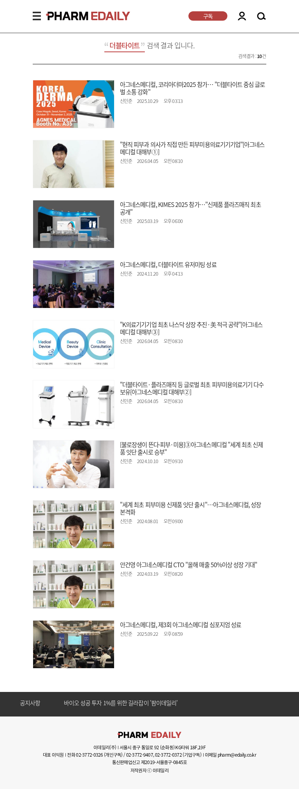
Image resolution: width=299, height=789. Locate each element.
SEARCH (261, 16)
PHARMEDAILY (79, 16)
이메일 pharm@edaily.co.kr (230, 754)
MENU (37, 16)
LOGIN (242, 16)
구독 (208, 16)
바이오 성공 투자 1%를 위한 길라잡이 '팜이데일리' (121, 703)
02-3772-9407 (139, 754)
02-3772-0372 (168, 754)
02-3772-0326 (89, 754)
